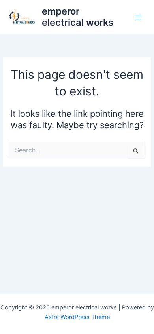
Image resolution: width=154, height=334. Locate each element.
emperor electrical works (77, 17)
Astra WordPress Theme (77, 317)
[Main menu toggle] (138, 17)
